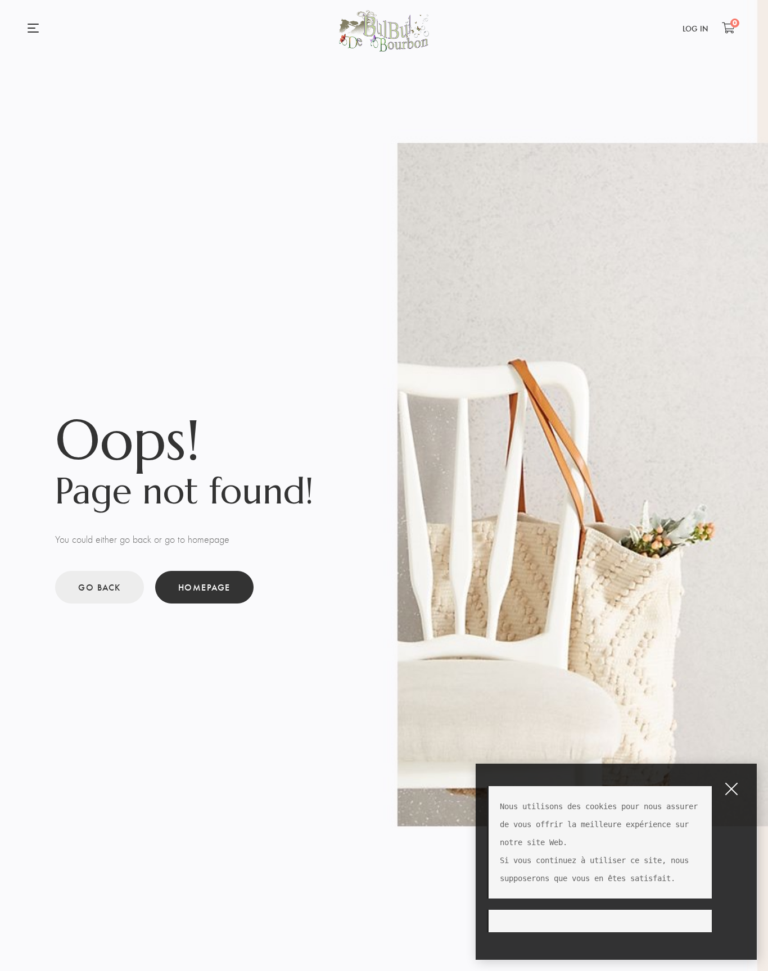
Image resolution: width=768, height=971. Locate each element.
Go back (99, 587)
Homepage (204, 587)
